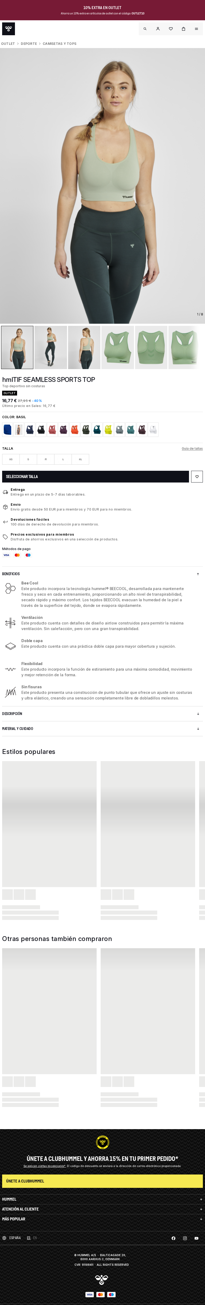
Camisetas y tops (59, 44)
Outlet (8, 44)
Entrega (18, 490)
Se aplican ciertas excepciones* (44, 1166)
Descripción (12, 714)
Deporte (29, 44)
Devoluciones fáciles (30, 519)
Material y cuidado (17, 729)
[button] (158, 28)
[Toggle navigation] (145, 28)
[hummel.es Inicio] (8, 28)
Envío (16, 505)
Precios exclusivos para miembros (42, 534)
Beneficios (10, 574)
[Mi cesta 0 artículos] (183, 28)
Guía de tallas (192, 448)
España (15, 1238)
